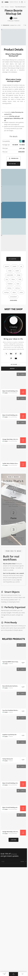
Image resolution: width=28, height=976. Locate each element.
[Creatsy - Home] (7, 2)
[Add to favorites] (18, 374)
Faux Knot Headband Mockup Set (10, 710)
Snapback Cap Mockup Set (9, 734)
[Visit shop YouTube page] (16, 358)
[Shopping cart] (22, 2)
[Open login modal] (25, 2)
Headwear (12, 6)
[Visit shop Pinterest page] (11, 358)
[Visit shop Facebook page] (16, 354)
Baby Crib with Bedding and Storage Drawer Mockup (10, 415)
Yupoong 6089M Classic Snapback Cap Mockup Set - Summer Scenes (10, 661)
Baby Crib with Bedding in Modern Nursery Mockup (10, 391)
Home (2, 6)
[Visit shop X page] (6, 354)
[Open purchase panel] (13, 974)
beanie (14, 266)
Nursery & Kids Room (13, 392)
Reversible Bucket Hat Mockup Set (10, 686)
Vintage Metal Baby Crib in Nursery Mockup (10, 439)
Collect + (23, 374)
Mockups (7, 6)
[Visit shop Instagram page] (21, 354)
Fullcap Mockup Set (7, 759)
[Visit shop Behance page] (11, 354)
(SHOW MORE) (13, 300)
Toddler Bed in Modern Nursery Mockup (10, 463)
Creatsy (6, 392)
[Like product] (22, 974)
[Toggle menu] (2, 2)
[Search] (19, 2)
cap (21, 266)
